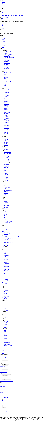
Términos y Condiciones (4, 13)
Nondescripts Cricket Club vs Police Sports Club (4, 397)
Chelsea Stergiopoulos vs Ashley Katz (3, 357)
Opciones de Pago (3, 27)
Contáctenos (3, 413)
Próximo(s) (3, 353)
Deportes (2, 1)
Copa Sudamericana (4, 41)
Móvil (2, 414)
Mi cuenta (1, 19)
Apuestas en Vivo (3, 2)
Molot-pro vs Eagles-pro (2, 392)
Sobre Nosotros (3, 410)
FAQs (2, 12)
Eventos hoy (3, 46)
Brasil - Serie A (3, 44)
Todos (1, 354)
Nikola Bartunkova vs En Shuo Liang (3, 366)
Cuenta (1, 21)
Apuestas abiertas (2, 20)
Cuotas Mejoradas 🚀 (4, 39)
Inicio (2, 25)
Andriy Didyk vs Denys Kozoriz (2, 386)
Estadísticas (3, 350)
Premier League (3, 38)
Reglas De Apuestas (4, 351)
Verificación (3, 28)
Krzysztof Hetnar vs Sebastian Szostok (3, 387)
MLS (2, 43)
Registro (3, 18)
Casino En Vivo (3, 4)
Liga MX (2, 42)
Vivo (2, 352)
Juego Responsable (3, 412)
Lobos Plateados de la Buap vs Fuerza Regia (3, 372)
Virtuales (2, 3)
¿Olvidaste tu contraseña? (8, 17)
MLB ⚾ (2, 37)
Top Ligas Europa (3, 45)
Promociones (3, 26)
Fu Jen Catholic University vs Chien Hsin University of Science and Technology (6, 381)
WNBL (2, 402)
